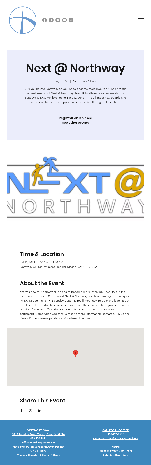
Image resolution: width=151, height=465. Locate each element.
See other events (75, 122)
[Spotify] (71, 20)
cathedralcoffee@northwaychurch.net (115, 438)
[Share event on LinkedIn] (39, 410)
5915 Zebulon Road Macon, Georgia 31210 (38, 434)
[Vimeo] (57, 20)
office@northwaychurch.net (38, 442)
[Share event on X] (30, 410)
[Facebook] (44, 20)
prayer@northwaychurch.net (47, 446)
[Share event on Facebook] (21, 410)
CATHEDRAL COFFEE (115, 430)
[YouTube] (64, 20)
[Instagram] (51, 20)
